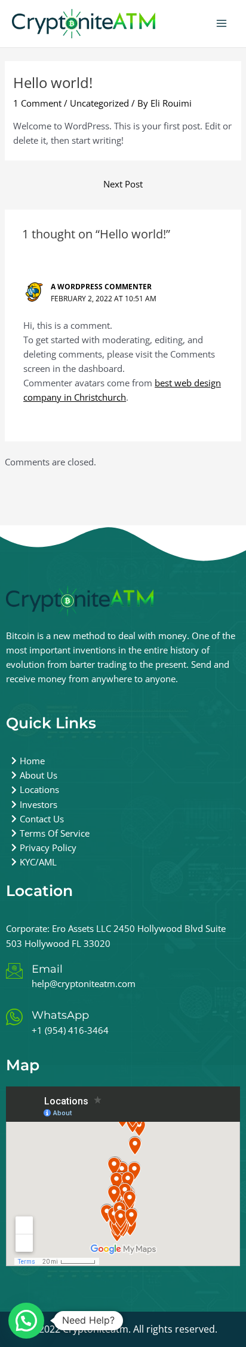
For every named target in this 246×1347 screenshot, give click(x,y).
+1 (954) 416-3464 (70, 1030)
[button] (26, 1321)
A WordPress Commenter (101, 286)
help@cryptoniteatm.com (84, 983)
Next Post (123, 184)
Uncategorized (99, 103)
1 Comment (37, 103)
